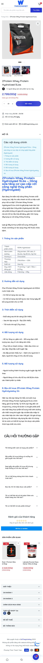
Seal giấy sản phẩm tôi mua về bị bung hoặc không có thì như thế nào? (19, 467)
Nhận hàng (8, 114)
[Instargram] (8, 613)
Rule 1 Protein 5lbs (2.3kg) (9, 563)
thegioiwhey (6, 407)
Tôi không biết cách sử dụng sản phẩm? (19, 448)
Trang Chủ (4, 17)
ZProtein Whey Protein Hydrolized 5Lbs (15, 82)
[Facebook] (4, 613)
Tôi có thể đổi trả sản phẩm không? (17, 506)
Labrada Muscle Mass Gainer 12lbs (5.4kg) (30, 563)
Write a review (21, 528)
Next (39, 559)
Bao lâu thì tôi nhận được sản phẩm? (18, 487)
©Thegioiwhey (26, 639)
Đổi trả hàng (12, 117)
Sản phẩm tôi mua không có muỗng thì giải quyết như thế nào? (19, 457)
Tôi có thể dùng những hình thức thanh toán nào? (19, 477)
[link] (18, 543)
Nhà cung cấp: (7, 76)
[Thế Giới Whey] (21, 3)
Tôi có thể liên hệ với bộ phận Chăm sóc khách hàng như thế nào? (19, 496)
